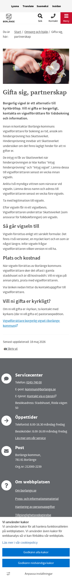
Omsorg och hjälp (36, 32)
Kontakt (53, 21)
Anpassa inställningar (39, 574)
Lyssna (15, 6)
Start (17, 32)
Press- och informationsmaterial (37, 499)
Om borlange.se (25, 491)
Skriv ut (12, 349)
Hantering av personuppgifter (35, 507)
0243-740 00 (34, 382)
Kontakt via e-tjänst (41, 396)
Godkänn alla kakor (36, 552)
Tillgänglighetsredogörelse (33, 515)
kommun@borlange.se (40, 389)
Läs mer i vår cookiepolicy (20, 542)
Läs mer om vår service (30, 438)
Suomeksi (42, 6)
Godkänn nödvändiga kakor (36, 563)
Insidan (56, 6)
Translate (28, 6)
